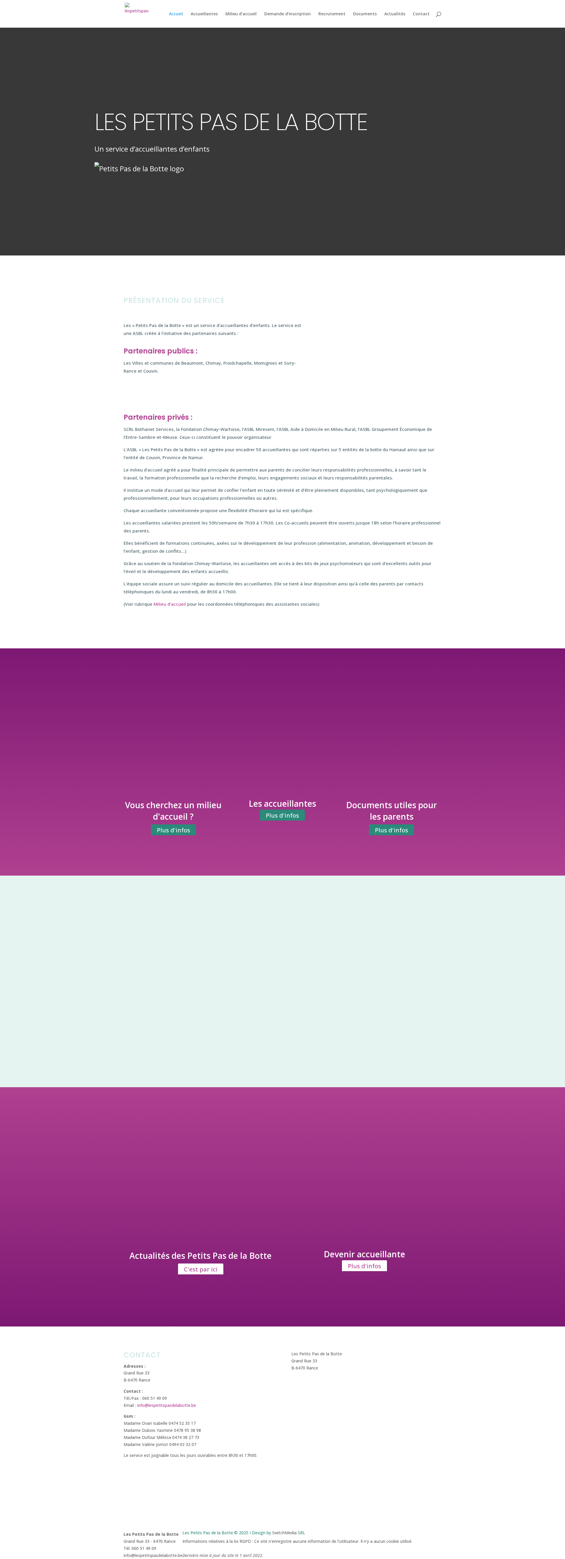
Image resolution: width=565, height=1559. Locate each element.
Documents (365, 14)
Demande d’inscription (287, 14)
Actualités (394, 14)
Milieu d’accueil (241, 14)
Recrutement (331, 14)
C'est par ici (200, 1269)
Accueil (176, 14)
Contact (421, 14)
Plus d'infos (173, 830)
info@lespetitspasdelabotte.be (166, 1405)
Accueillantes (204, 14)
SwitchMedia (284, 1532)
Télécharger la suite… (190, 1031)
